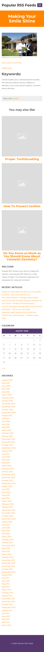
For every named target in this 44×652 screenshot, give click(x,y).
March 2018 (6, 554)
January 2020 (7, 542)
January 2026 (7, 401)
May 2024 (6, 460)
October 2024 (7, 445)
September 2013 (8, 607)
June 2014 (6, 581)
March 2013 (6, 625)
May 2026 (6, 389)
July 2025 (5, 418)
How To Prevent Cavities (22, 206)
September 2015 (8, 563)
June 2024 (6, 457)
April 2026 (6, 392)
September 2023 (9, 483)
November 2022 (8, 513)
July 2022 (5, 525)
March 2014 (6, 590)
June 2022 (6, 528)
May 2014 (6, 584)
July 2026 (5, 383)
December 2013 (8, 599)
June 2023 (6, 492)
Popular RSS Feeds (19, 5)
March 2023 (6, 501)
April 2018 (6, 551)
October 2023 (7, 481)
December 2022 (8, 510)
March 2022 (6, 537)
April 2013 (6, 622)
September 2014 (8, 572)
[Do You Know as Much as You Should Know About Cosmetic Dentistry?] (22, 230)
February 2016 (7, 557)
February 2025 (7, 433)
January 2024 (7, 472)
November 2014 (8, 566)
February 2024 (8, 469)
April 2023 (6, 498)
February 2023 (7, 504)
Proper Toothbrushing (22, 159)
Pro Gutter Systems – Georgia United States (20, 298)
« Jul (3, 368)
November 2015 (8, 560)
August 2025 (7, 415)
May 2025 (6, 424)
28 (28, 358)
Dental (15, 98)
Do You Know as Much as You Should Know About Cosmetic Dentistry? (22, 256)
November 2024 (8, 442)
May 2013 (6, 619)
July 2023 (5, 489)
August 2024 (7, 451)
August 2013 (7, 610)
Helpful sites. (7, 68)
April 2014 (6, 587)
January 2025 (7, 436)
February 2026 (7, 398)
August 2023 (7, 486)
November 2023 (8, 477)
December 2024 (8, 439)
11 (9, 349)
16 (40, 349)
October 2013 (7, 604)
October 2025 (7, 410)
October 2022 (7, 516)
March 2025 (6, 430)
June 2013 (6, 616)
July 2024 (6, 454)
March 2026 (6, 395)
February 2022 (7, 540)
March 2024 (6, 466)
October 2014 (7, 569)
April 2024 (6, 463)
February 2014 (7, 593)
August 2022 (7, 522)
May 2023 (6, 495)
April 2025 (6, 427)
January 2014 (7, 596)
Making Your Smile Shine (12, 57)
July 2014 (5, 578)
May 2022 (6, 531)
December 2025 (8, 404)
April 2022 (6, 534)
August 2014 (7, 575)
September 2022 (9, 519)
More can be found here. (12, 63)
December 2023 (8, 475)
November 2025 (8, 407)
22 (34, 353)
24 (4, 358)
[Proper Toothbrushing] (22, 136)
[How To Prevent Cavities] (22, 183)
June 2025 (6, 421)
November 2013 (8, 602)
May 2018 (6, 548)
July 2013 (5, 613)
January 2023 (7, 507)
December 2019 (8, 545)
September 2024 (9, 448)
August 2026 (7, 380)
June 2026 (6, 386)
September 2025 (8, 413)
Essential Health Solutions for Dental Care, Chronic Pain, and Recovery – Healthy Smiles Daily (20, 315)
